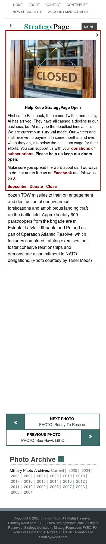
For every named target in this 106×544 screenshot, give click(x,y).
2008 (54, 486)
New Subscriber (27, 11)
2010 (28, 486)
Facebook (63, 172)
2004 (28, 492)
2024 (86, 470)
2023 (15, 475)
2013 (67, 481)
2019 (67, 475)
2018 (80, 475)
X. (15, 178)
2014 (54, 481)
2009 (41, 486)
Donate (36, 186)
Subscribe (17, 186)
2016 (28, 481)
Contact (53, 4)
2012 (80, 481)
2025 (72, 470)
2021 (41, 475)
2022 (28, 475)
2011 (15, 486)
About (34, 4)
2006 (80, 486)
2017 (15, 481)
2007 (67, 486)
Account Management (68, 11)
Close (51, 186)
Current (58, 470)
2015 (41, 481)
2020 (54, 475)
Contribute (77, 4)
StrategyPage (50, 518)
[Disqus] (53, 340)
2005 (15, 492)
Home (18, 4)
